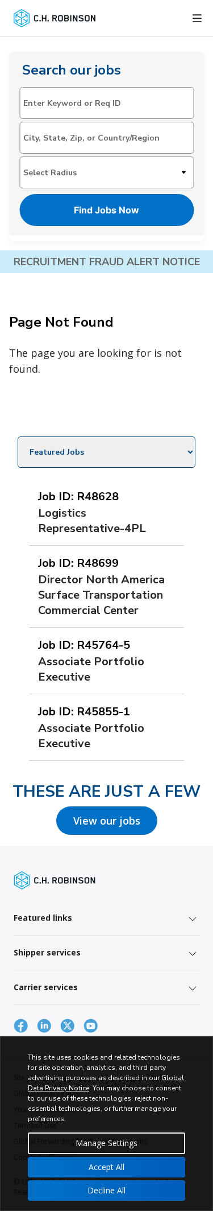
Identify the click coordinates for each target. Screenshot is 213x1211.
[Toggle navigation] (197, 18)
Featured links (43, 917)
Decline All (106, 1190)
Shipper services (47, 952)
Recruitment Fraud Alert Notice (107, 262)
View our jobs (106, 820)
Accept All (106, 1166)
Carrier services (46, 987)
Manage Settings (106, 1143)
